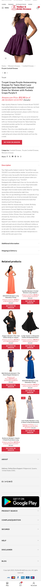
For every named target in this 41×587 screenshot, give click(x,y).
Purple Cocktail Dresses (10, 68)
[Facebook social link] (7, 156)
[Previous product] (3, 73)
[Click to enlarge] (5, 58)
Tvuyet (4, 77)
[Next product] (7, 73)
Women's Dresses (14, 66)
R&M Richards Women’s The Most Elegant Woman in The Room (11, 374)
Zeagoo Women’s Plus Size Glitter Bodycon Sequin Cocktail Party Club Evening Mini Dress (11, 338)
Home (4, 66)
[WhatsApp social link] (20, 156)
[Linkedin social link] (18, 156)
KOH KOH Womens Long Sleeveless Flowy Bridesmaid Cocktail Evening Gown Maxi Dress (10, 298)
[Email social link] (12, 156)
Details (26, 100)
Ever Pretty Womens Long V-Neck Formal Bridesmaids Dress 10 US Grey (30, 422)
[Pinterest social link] (15, 156)
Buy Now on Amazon (12, 142)
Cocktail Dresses (28, 66)
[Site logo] (21, 8)
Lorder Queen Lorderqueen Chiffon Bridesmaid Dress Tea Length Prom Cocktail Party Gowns (30, 338)
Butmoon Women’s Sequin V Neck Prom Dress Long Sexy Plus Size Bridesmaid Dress (11, 440)
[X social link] (9, 156)
